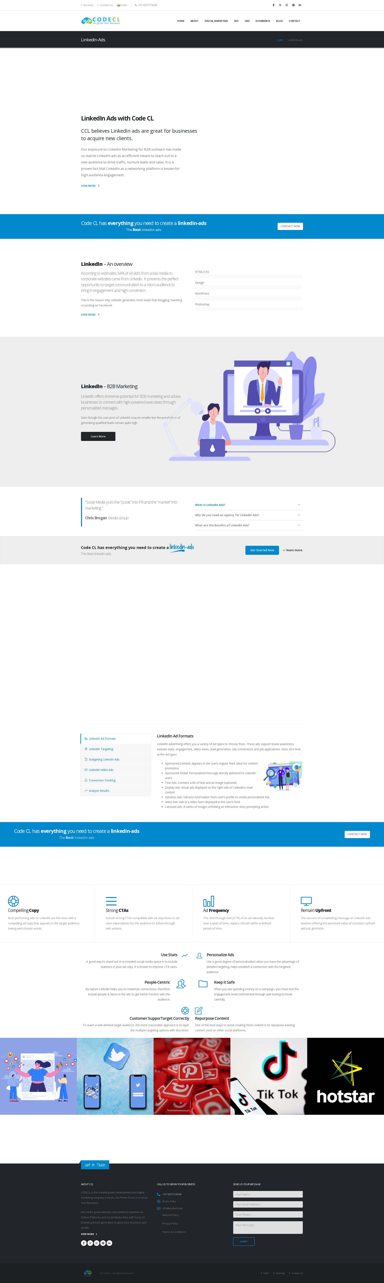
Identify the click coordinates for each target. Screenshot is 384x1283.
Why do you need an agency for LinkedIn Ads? (227, 515)
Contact (294, 21)
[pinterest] (293, 5)
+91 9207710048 (171, 1194)
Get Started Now (262, 550)
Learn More (98, 436)
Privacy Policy (170, 1223)
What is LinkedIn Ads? (210, 505)
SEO (236, 21)
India (124, 5)
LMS (247, 21)
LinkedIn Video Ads (100, 770)
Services (88, 5)
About (194, 21)
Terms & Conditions (174, 1232)
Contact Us (106, 5)
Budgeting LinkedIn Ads (103, 759)
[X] (280, 5)
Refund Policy (170, 1215)
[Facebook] (273, 5)
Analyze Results (98, 791)
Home (180, 21)
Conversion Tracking (101, 780)
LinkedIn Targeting (100, 749)
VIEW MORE (88, 185)
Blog (279, 21)
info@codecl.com (172, 1208)
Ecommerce (263, 21)
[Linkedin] (300, 5)
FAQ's (266, 1273)
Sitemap (280, 1273)
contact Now (290, 226)
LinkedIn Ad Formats (102, 738)
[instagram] (287, 5)
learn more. (294, 550)
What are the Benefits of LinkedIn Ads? (222, 525)
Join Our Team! (287, 1143)
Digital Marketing (216, 21)
